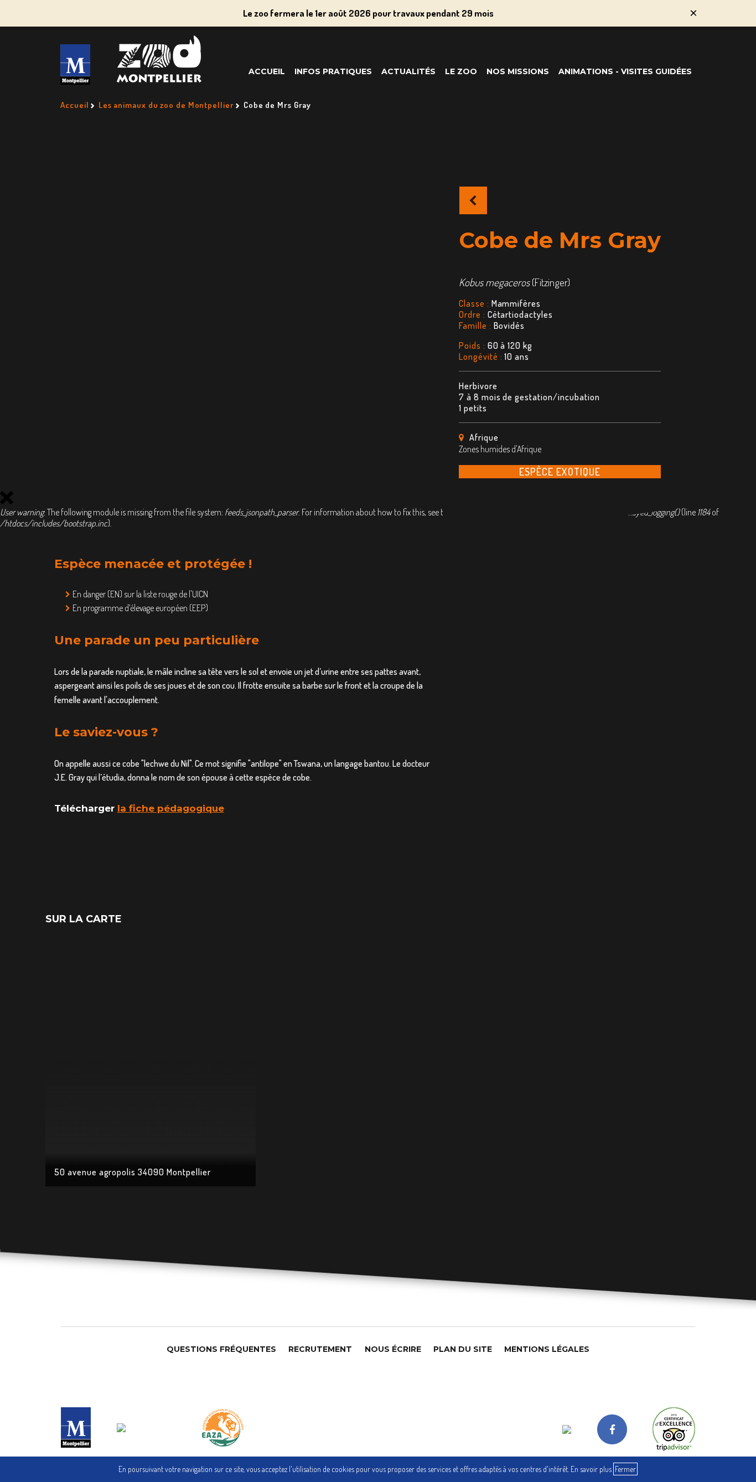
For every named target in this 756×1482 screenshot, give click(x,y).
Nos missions (517, 71)
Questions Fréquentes (221, 1349)
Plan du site (462, 1349)
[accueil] (75, 64)
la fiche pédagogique (170, 808)
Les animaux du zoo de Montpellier (166, 105)
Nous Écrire (393, 1349)
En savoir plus (591, 1469)
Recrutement (320, 1349)
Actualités (408, 71)
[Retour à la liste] (473, 200)
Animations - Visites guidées (625, 71)
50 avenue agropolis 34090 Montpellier (132, 1172)
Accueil (266, 71)
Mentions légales (546, 1349)
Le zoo (461, 71)
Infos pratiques (333, 71)
